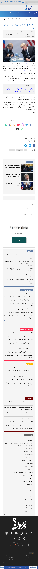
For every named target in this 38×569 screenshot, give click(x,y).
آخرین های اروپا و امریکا (26, 290)
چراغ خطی (30, 463)
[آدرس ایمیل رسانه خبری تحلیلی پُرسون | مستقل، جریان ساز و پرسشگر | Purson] (17, 129)
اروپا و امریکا (24, 19)
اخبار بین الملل (31, 19)
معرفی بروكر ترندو (28, 452)
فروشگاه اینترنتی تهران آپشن (26, 499)
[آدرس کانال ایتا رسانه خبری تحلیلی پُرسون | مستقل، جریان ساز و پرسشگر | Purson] (14, 124)
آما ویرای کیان (12, 545)
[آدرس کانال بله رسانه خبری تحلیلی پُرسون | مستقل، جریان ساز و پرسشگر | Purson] (6, 124)
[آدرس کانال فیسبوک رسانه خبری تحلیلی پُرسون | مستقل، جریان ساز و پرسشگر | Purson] (30, 124)
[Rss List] (1, 2)
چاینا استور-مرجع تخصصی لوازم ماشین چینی (22, 472)
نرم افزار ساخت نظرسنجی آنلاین (25, 487)
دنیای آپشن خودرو (28, 496)
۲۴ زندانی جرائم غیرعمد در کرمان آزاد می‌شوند (22, 428)
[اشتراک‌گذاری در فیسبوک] (33, 145)
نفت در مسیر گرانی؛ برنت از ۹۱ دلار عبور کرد (19, 13)
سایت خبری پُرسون (25, 64)
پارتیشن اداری (29, 457)
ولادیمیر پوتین (19, 150)
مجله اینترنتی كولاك (28, 505)
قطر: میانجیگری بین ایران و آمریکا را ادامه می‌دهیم (21, 274)
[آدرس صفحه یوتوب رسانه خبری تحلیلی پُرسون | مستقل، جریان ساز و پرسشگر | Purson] (18, 124)
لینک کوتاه (30, 141)
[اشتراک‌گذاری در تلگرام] (25, 145)
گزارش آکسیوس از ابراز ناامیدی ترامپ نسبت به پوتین (20, 89)
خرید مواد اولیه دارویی (27, 481)
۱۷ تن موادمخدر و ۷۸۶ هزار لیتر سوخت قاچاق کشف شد (19, 269)
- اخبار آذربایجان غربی (25, 556)
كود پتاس (30, 437)
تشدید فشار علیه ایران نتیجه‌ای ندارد (24, 309)
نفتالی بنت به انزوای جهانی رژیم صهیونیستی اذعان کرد (20, 312)
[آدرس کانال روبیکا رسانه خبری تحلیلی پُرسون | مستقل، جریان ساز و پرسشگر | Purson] (10, 124)
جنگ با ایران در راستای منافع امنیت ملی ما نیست (21, 300)
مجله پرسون (29, 364)
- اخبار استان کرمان (25, 560)
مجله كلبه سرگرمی (28, 508)
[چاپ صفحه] (7, 19)
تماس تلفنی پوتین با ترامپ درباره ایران (24, 91)
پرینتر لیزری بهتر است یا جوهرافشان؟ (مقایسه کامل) (20, 379)
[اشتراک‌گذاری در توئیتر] (29, 145)
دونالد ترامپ (12, 150)
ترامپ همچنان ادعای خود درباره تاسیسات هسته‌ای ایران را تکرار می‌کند (12, 167)
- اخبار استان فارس (25, 558)
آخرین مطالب (29, 398)
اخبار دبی (30, 469)
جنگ (25, 71)
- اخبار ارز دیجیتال (12, 560)
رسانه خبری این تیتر (28, 511)
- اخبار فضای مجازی (11, 558)
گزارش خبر (30, 478)
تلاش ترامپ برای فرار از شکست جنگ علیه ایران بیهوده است (18, 296)
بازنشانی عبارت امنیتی (18, 233)
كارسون (31, 490)
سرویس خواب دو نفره (27, 460)
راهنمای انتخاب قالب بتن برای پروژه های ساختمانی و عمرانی (19, 376)
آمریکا (25, 150)
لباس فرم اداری (29, 484)
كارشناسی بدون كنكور (28, 448)
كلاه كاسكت (30, 502)
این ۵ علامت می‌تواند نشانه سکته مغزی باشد (22, 367)
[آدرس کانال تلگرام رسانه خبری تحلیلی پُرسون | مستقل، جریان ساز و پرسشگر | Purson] (26, 124)
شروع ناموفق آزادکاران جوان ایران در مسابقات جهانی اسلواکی (19, 425)
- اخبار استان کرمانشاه (11, 556)
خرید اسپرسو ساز (29, 454)
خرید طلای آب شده (28, 475)
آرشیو (23, 2)
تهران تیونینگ (29, 493)
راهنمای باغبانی (29, 440)
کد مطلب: (30, 138)
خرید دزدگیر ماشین (28, 466)
